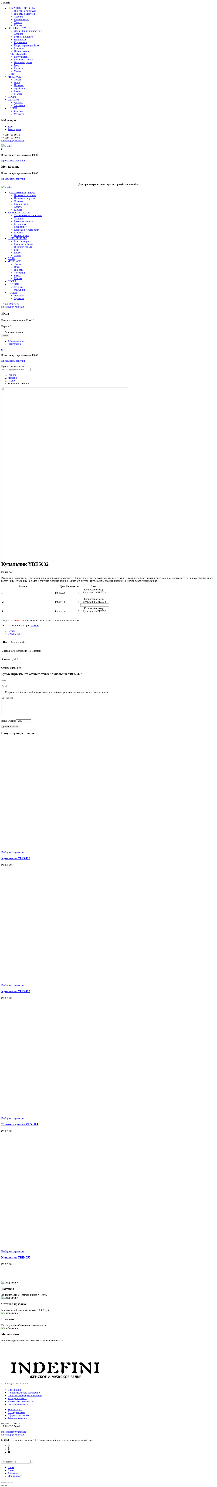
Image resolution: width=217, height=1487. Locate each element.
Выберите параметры (12, 852)
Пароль (6, 326)
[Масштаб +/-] (12, 1482)
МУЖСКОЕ (14, 76)
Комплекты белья (23, 59)
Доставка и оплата (18, 1404)
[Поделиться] (5, 1482)
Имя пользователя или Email (17, 320)
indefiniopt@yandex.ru (12, 140)
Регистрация (14, 129)
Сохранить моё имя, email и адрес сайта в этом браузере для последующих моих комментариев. (56, 692)
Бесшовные (20, 39)
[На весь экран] (9, 1482)
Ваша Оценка (8, 720)
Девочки (18, 102)
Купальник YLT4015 (15, 991)
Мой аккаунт (15, 1409)
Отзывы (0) (14, 633)
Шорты (18, 25)
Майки (17, 71)
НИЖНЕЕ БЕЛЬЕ (17, 53)
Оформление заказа (18, 1415)
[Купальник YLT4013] (93, 846)
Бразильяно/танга (23, 36)
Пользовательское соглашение (24, 1392)
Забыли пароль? (16, 341)
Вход (10, 126)
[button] (2, 149)
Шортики (19, 48)
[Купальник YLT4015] (93, 979)
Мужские (19, 114)
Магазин (12, 377)
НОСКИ (12, 108)
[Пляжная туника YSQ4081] (93, 1112)
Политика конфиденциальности (25, 1395)
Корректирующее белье (26, 45)
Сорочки (19, 16)
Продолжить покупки (13, 160)
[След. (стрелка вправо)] (5, 1485)
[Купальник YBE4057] (93, 1245)
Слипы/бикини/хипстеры (28, 31)
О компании (14, 1389)
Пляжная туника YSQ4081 (19, 1124)
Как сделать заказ (17, 1398)
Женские (19, 111)
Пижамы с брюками (25, 11)
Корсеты (18, 68)
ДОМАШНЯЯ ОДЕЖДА (21, 8)
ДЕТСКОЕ (14, 99)
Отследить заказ (16, 1412)
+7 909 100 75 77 (10, 303)
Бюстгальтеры (21, 56)
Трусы (17, 79)
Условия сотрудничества (21, 1401)
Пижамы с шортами (25, 13)
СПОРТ (12, 96)
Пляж (17, 82)
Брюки (17, 91)
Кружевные (20, 42)
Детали (11, 631)
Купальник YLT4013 (15, 858)
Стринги (19, 33)
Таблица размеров (17, 1418)
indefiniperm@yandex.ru (13, 1431)
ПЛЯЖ (11, 74)
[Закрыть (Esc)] (2, 1482)
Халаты (18, 22)
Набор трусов (21, 51)
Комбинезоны (21, 19)
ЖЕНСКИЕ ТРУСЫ (19, 28)
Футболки (19, 88)
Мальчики (19, 105)
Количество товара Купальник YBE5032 (94, 591)
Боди (16, 65)
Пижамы (19, 85)
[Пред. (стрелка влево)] (2, 1485)
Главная (12, 375)
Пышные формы (23, 62)
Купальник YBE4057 (16, 1257)
